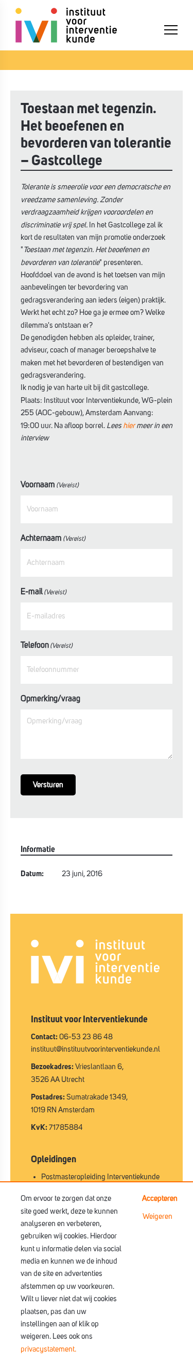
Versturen (48, 785)
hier (129, 426)
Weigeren (157, 1216)
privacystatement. (48, 1349)
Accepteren (160, 1198)
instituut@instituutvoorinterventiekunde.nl (95, 1049)
